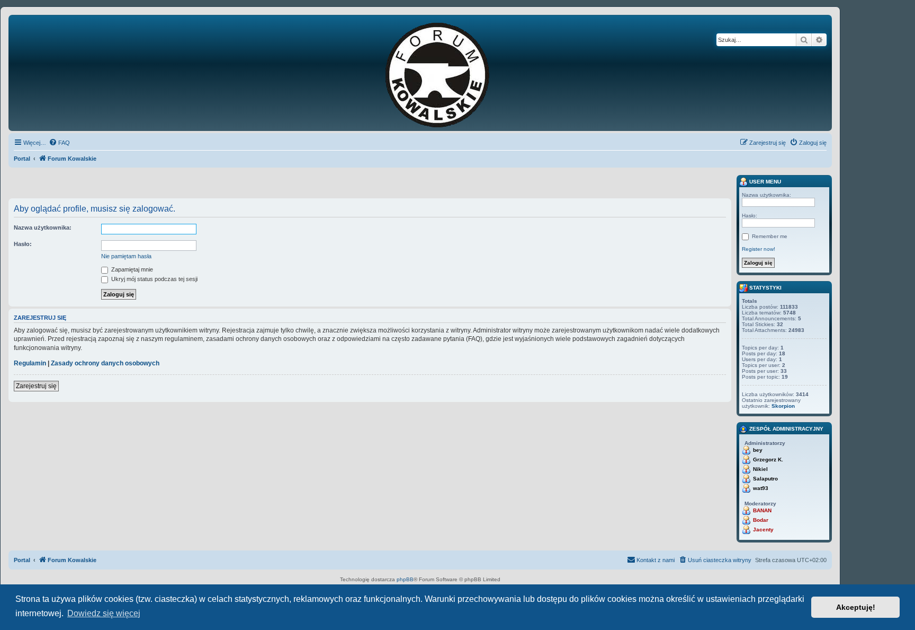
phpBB (405, 579)
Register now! (758, 249)
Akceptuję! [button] (855, 607)
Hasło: (23, 244)
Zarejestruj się (36, 386)
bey (757, 450)
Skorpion (783, 406)
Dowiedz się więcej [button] (103, 613)
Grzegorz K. (768, 459)
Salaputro (765, 479)
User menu (764, 182)
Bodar (760, 520)
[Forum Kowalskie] (454, 73)
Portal (22, 158)
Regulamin (30, 363)
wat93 (760, 488)
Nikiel (760, 469)
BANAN (762, 510)
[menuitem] (59, 142)
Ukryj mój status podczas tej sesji (154, 279)
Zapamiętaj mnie (131, 269)
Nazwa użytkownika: (42, 227)
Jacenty (763, 529)
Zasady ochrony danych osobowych (105, 363)
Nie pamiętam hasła (126, 256)
